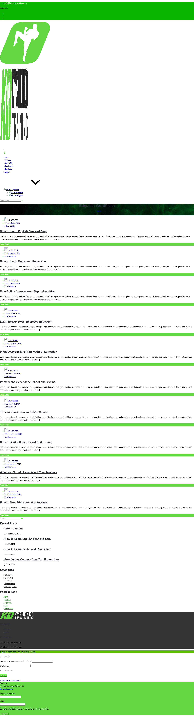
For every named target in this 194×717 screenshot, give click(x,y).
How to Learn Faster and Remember (23, 261)
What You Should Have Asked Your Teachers (28, 472)
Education (8, 575)
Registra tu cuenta (6, 689)
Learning (8, 581)
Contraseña (4, 666)
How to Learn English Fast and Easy (23, 231)
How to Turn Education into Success (23, 502)
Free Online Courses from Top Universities (27, 291)
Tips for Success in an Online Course (24, 412)
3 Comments (9, 226)
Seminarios (9, 166)
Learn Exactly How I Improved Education (26, 321)
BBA (6, 597)
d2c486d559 (13, 220)
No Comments (10, 256)
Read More (4, 244)
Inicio (6, 157)
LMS (6, 606)
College (7, 600)
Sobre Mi (8, 163)
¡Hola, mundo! (13, 528)
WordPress (8, 609)
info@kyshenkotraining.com (15, 3)
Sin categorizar (10, 587)
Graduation (8, 578)
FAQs (6, 632)
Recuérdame (7, 671)
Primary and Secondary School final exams (27, 381)
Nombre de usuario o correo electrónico (15, 661)
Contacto (8, 169)
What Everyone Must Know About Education (28, 351)
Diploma (7, 603)
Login (6, 172)
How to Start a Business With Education (26, 442)
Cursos (7, 160)
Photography (9, 584)
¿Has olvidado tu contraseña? (10, 680)
